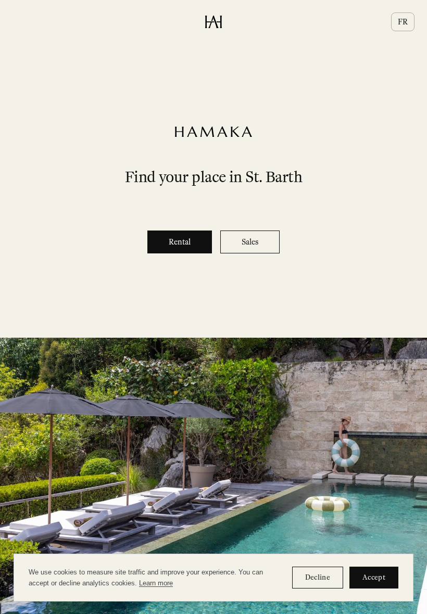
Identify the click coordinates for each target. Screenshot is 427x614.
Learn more (156, 583)
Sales (250, 242)
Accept (373, 577)
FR (403, 22)
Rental (180, 242)
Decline (317, 577)
